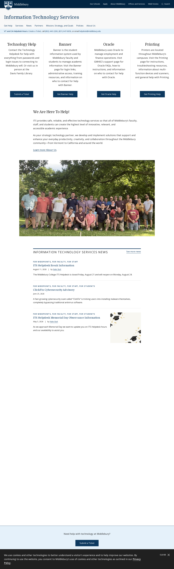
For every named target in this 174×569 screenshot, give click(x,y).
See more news (133, 251)
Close (163, 554)
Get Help (8, 25)
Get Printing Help (152, 94)
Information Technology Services (41, 17)
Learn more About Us (44, 149)
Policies (79, 25)
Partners (39, 25)
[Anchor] (72, 111)
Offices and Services (136, 4)
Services (19, 25)
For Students (87, 286)
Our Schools (95, 4)
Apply (105, 4)
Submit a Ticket (21, 94)
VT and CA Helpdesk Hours (16, 31)
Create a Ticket (34, 31)
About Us (90, 25)
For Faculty (59, 261)
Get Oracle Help (108, 94)
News (29, 25)
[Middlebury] (16, 4)
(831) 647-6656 (65, 31)
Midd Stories (153, 4)
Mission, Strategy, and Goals (59, 25)
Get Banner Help (65, 94)
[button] (166, 4)
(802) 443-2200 (51, 31)
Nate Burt (57, 269)
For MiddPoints (42, 261)
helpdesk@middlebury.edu (90, 31)
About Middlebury (118, 4)
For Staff (72, 261)
